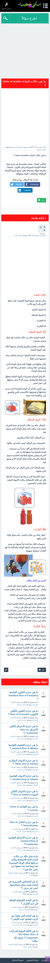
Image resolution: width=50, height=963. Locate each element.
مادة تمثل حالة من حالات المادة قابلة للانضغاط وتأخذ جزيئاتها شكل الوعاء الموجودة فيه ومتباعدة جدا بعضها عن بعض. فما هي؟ (23, 863)
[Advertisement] (25, 50)
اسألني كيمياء (21, 705)
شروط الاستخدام (17, 960)
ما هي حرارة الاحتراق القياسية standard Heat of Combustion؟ (23, 841)
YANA (24, 894)
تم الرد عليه (42, 235)
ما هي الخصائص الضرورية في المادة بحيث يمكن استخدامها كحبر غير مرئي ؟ (23, 884)
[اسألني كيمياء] (29, 4)
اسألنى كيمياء (21, 754)
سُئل (44, 147)
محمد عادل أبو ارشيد (20, 925)
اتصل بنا (44, 960)
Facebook (34, 184)
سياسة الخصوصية (33, 960)
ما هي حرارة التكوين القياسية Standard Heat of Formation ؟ (23, 695)
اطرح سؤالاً (29, 18)
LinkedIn (27, 190)
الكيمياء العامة (12, 873)
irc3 (31, 875)
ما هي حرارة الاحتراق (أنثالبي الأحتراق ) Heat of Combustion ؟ (23, 729)
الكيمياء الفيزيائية (17, 147)
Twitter (19, 184)
